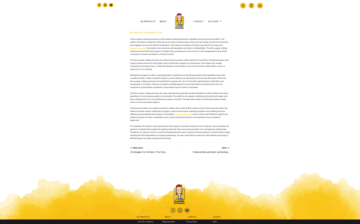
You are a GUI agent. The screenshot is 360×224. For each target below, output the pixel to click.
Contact (198, 21)
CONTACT (192, 217)
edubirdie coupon (138, 48)
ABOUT (168, 217)
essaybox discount (183, 114)
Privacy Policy (191, 221)
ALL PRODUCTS (143, 217)
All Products (147, 21)
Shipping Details (168, 221)
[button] (243, 5)
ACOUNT (217, 217)
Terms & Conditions (145, 221)
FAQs (214, 221)
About (163, 21)
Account (213, 21)
